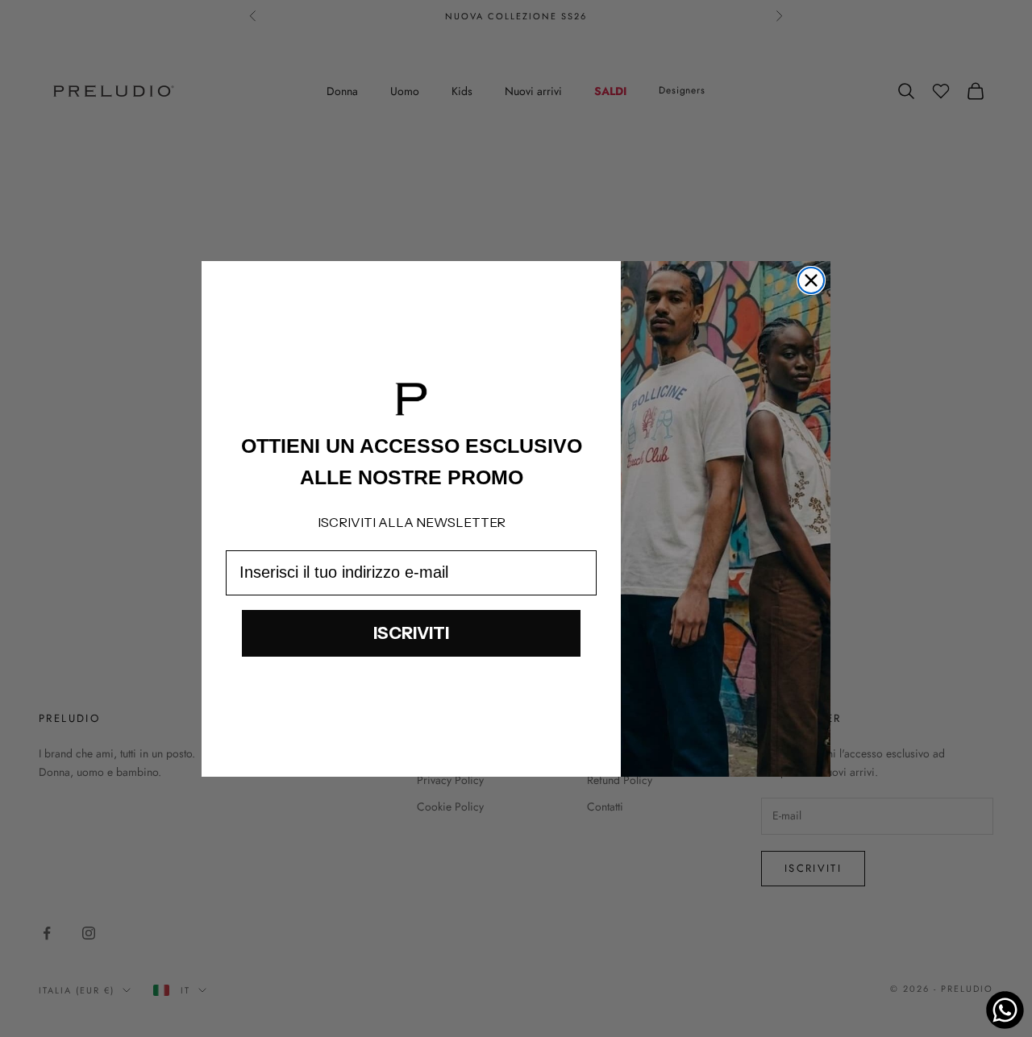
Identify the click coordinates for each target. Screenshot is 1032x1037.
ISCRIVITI (411, 633)
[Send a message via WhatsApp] (1005, 1010)
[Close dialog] (811, 280)
